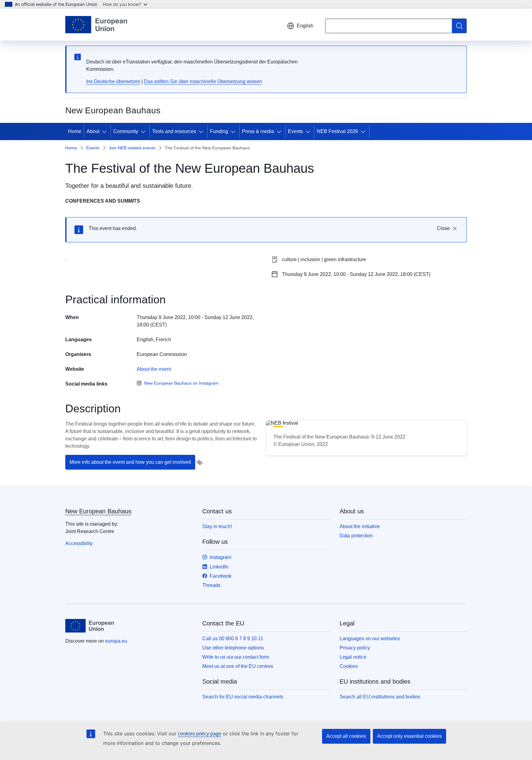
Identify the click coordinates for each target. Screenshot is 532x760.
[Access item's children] (106, 131)
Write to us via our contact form (235, 657)
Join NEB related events (132, 147)
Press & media (258, 131)
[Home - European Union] (96, 24)
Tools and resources (174, 131)
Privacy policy (355, 647)
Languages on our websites (370, 638)
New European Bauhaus (98, 511)
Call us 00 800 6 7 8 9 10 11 (232, 638)
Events (295, 131)
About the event (154, 369)
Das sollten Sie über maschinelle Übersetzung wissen (203, 81)
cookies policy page (199, 733)
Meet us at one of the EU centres (237, 666)
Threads (211, 585)
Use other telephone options (233, 647)
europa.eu (116, 641)
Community (125, 131)
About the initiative (360, 526)
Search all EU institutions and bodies (380, 696)
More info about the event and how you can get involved (130, 462)
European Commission (162, 354)
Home (74, 131)
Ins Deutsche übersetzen (113, 81)
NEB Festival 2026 (337, 131)
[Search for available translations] (199, 462)
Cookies (349, 666)
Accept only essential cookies (409, 736)
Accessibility (79, 543)
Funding (219, 131)
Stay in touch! (217, 526)
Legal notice (353, 657)
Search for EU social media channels (242, 696)
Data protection (356, 535)
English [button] (305, 25)
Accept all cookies (346, 736)
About (93, 131)
